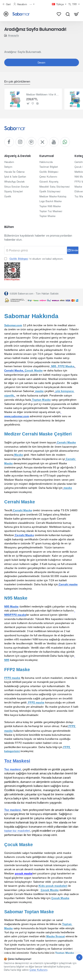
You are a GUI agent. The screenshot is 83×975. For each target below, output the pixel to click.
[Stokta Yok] (28, 103)
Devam (41, 62)
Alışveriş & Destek (17, 156)
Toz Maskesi (17, 760)
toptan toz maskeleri (17, 830)
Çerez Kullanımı (38, 970)
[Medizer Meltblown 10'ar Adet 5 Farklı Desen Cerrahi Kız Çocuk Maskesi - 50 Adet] (15, 99)
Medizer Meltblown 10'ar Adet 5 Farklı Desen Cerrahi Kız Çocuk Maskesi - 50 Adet (43, 94)
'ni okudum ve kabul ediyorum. (36, 258)
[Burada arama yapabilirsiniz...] (67, 14)
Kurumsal (46, 156)
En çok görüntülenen (17, 81)
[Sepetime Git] (76, 14)
